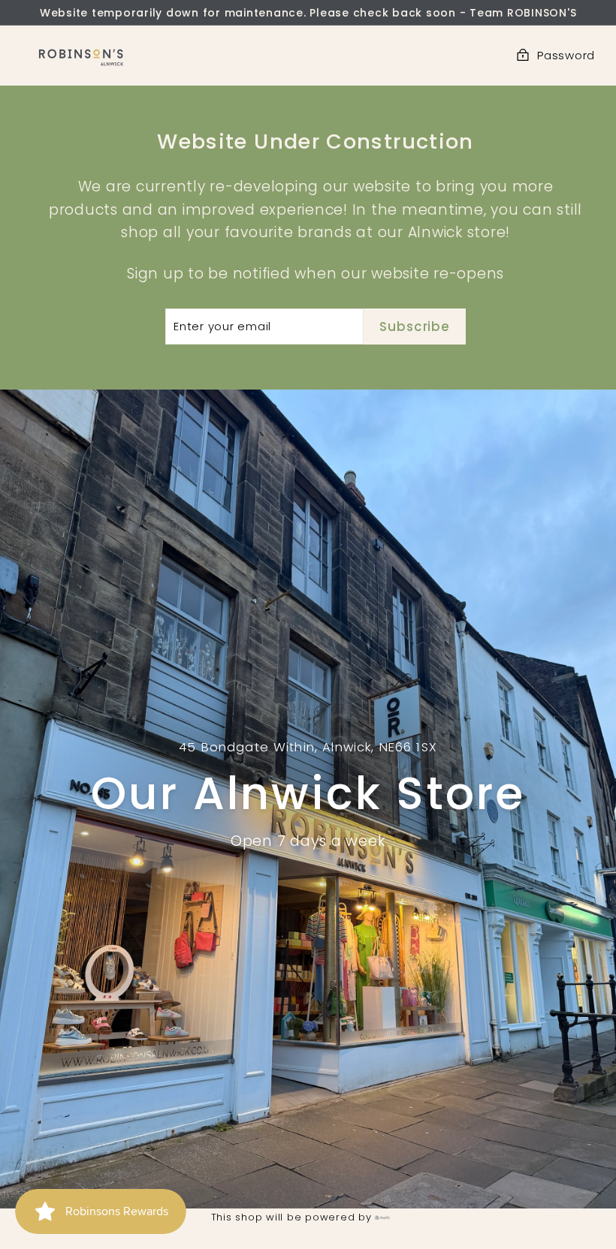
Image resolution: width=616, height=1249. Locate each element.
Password (566, 55)
